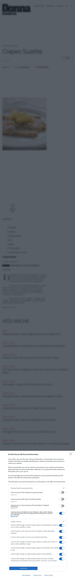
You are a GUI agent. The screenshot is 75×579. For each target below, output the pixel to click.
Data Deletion (26, 575)
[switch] (61, 492)
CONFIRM (23, 568)
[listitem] (37, 488)
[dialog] (37, 515)
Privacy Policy (48, 575)
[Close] (71, 454)
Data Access (37, 575)
